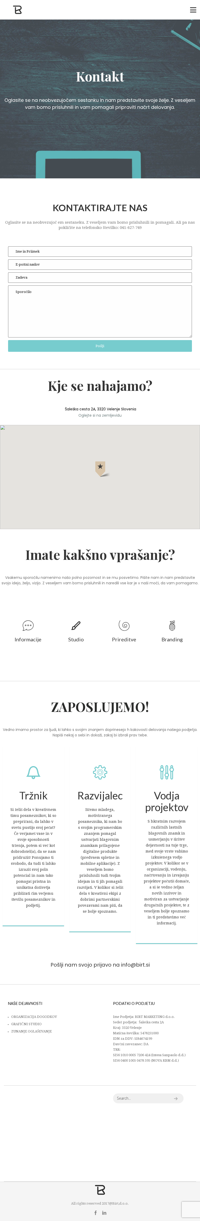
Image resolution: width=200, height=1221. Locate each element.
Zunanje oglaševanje (31, 1031)
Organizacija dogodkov (34, 1017)
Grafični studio (26, 1024)
